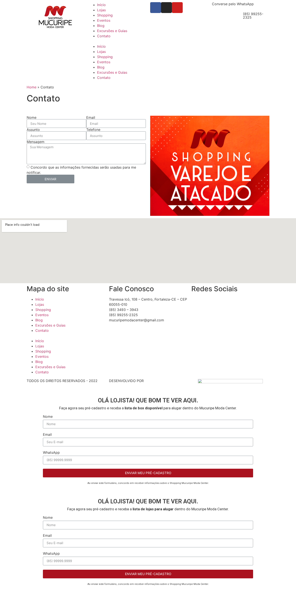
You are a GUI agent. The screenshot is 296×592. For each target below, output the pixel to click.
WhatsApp (51, 453)
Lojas (101, 10)
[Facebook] (155, 7)
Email (90, 117)
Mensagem (35, 141)
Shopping (105, 15)
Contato (104, 36)
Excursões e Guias (112, 31)
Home (31, 87)
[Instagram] (166, 7)
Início (101, 5)
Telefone (93, 129)
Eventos (103, 20)
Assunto (33, 129)
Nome (31, 117)
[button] (117, 41)
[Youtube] (177, 7)
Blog (100, 25)
